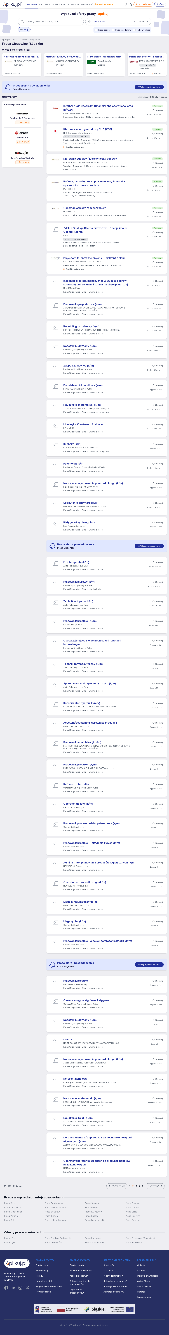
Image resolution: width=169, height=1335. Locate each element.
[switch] (149, 87)
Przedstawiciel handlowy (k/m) (83, 385)
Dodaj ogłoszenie (105, 4)
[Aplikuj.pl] (17, 1263)
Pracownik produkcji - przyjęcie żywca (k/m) (91, 843)
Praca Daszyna (132, 1216)
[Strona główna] (12, 4)
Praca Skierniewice (94, 1242)
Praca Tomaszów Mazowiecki (140, 1238)
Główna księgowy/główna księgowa (86, 1000)
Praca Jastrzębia (12, 1207)
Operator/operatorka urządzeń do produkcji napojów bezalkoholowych (96, 1162)
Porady (54, 4)
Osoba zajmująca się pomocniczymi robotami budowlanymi (92, 642)
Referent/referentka (76, 784)
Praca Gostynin (132, 1220)
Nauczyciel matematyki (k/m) (82, 404)
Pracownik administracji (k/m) (82, 742)
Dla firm (160, 4)
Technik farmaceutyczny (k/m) (83, 663)
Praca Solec (10, 1220)
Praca (15, 40)
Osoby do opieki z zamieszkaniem (84, 208)
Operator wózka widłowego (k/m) (84, 882)
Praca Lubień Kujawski (55, 1220)
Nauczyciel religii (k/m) (78, 1117)
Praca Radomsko (133, 1242)
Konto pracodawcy (79, 1275)
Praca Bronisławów (54, 1203)
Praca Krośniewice (13, 1211)
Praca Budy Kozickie (95, 1220)
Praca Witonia (11, 1216)
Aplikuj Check (143, 1281)
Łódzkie (23, 40)
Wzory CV (108, 1270)
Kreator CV (64, 4)
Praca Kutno (10, 1203)
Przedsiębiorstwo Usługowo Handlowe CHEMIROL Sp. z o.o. (89, 1082)
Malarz (67, 1039)
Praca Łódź (9, 1238)
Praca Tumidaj (51, 1216)
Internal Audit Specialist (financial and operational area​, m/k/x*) (98, 107)
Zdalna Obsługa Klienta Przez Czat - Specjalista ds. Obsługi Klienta (95, 229)
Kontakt (141, 1270)
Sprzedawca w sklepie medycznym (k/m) (89, 683)
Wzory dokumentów (113, 1275)
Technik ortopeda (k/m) (78, 601)
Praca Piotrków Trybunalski (58, 1238)
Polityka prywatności (147, 1275)
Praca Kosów (91, 1216)
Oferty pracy (31, 4)
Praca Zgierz (10, 1242)
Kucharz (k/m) (72, 444)
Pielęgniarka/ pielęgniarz (79, 522)
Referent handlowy (75, 1078)
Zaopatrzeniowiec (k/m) (78, 365)
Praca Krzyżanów (93, 1211)
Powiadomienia (43, 1291)
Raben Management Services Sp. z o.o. (80, 113)
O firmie (141, 1265)
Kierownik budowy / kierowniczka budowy (64, 56)
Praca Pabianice (93, 1238)
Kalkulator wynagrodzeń (82, 4)
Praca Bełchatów (53, 1242)
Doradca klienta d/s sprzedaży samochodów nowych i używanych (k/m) (97, 1139)
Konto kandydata (143, 4)
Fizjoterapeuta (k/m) (76, 562)
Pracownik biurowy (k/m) (79, 581)
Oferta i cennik (77, 1265)
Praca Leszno (132, 1207)
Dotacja (141, 1291)
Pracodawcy (44, 4)
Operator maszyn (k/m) (78, 803)
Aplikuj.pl (6, 40)
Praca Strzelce (92, 1203)
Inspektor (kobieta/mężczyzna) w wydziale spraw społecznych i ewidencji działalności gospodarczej (95, 282)
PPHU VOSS (68, 428)
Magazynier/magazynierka (80, 901)
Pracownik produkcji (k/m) (80, 621)
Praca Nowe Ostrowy (55, 1207)
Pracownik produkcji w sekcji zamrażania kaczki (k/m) (97, 941)
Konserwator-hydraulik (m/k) (81, 703)
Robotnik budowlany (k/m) (80, 346)
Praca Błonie (91, 1207)
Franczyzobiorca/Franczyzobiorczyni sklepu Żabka (105, 56)
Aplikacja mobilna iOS (114, 1291)
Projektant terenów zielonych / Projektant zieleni (94, 258)
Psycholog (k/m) (73, 463)
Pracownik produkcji (76, 980)
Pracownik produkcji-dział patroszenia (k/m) (91, 823)
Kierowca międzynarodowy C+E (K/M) (87, 129)
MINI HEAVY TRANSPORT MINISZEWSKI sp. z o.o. (84, 506)
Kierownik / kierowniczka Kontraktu (22, 56)
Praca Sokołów (52, 1211)
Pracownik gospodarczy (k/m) (82, 304)
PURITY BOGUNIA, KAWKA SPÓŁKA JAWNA (82, 262)
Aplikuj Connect (144, 1286)
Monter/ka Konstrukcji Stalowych (84, 424)
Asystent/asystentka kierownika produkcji (90, 722)
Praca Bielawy (132, 1203)
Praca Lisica (131, 1211)
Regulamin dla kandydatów (49, 1286)
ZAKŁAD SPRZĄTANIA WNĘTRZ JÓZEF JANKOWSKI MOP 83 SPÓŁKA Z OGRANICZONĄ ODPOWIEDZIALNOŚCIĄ (94, 309)
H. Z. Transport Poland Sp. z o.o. (77, 133)
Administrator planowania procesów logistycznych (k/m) (99, 862)
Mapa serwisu (144, 1297)
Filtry (26, 29)
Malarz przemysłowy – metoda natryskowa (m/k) (147, 56)
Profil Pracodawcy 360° (81, 1270)
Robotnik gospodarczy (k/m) (81, 326)
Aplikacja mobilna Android (116, 1286)
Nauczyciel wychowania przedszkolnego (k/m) (93, 483)
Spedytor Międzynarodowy (80, 502)
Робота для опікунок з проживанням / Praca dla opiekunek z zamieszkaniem (94, 183)
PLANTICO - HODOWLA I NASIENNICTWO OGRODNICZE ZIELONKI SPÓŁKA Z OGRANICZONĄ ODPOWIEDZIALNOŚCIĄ (96, 747)
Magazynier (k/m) (74, 921)
